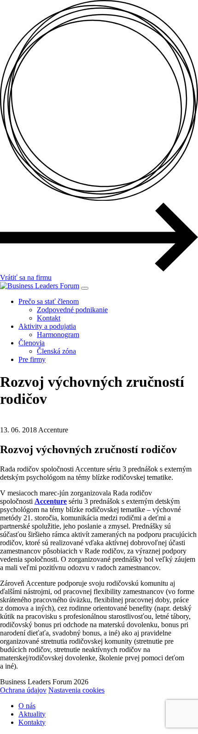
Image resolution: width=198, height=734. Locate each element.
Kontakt (48, 318)
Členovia (31, 343)
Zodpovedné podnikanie (72, 310)
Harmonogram (58, 334)
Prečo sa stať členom (48, 301)
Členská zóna (56, 351)
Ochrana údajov (23, 690)
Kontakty (32, 722)
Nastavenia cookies (76, 690)
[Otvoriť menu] (84, 288)
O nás (26, 706)
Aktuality (32, 714)
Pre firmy (32, 359)
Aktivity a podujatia (47, 326)
